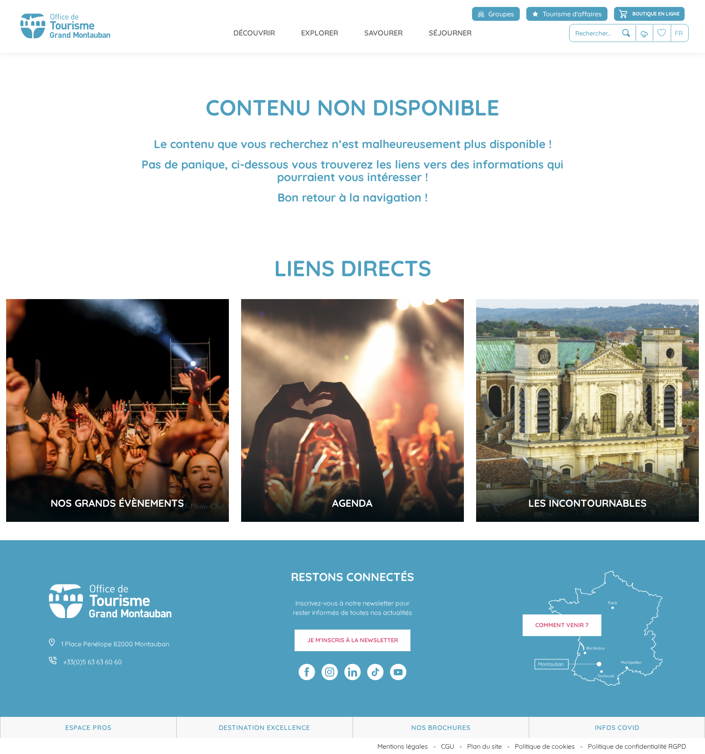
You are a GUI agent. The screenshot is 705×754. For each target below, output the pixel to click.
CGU (447, 746)
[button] (603, 33)
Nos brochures (440, 727)
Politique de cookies (545, 746)
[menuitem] (65, 26)
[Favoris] (662, 33)
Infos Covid (617, 727)
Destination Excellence (264, 727)
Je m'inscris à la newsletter (352, 640)
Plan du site (484, 746)
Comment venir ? (562, 625)
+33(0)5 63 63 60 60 (92, 662)
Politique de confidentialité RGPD (637, 746)
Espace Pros (88, 727)
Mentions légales (402, 746)
